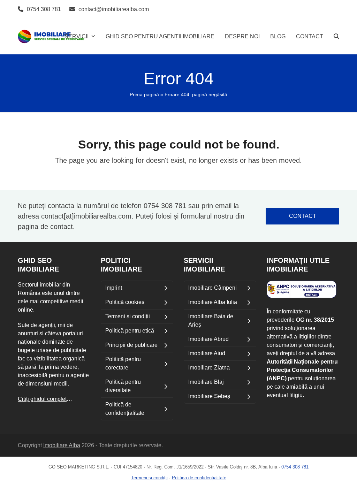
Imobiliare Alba (61, 445)
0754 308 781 (44, 9)
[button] (336, 36)
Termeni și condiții (149, 477)
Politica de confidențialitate (199, 477)
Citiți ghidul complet (42, 399)
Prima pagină (144, 94)
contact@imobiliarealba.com (113, 9)
